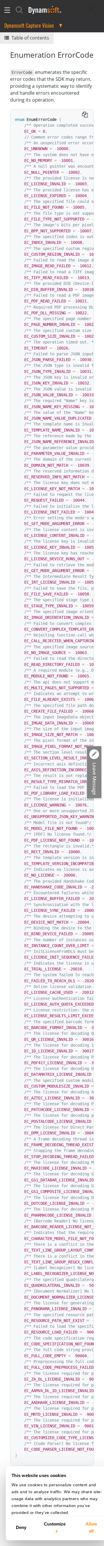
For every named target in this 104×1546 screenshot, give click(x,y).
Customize (55, 1523)
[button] (94, 772)
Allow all (91, 1527)
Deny (21, 1527)
